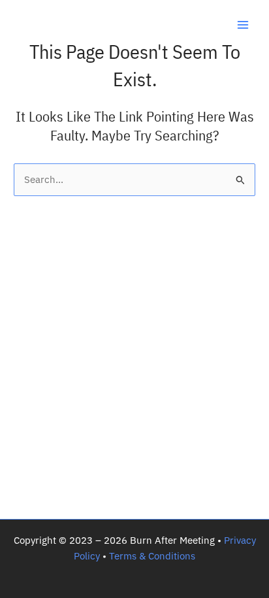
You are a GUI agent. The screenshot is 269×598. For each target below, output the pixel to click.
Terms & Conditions (152, 556)
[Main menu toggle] (243, 25)
